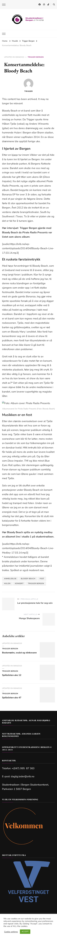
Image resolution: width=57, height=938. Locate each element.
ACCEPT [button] (25, 931)
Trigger (28, 91)
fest (42, 578)
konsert (19, 583)
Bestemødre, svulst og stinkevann (19, 652)
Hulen (7, 583)
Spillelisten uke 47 (11, 697)
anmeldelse (10, 578)
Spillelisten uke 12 (11, 675)
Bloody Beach (28, 578)
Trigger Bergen (36, 57)
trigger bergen (36, 583)
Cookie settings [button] (11, 931)
